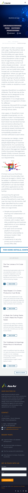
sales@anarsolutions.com (14, 427)
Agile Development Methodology (12, 25)
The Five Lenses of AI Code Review (13, 451)
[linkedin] (18, 490)
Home (9, 41)
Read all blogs (20, 372)
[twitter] (20, 490)
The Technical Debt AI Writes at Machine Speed (12, 446)
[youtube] (25, 490)
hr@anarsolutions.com (12, 429)
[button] (4, 284)
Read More (12, 284)
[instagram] (23, 490)
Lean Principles (16, 28)
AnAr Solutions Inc (15, 486)
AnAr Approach (15, 41)
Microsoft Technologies (13, 30)
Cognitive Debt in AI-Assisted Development (12, 440)
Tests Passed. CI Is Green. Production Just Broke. (14, 456)
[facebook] (15, 490)
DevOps (7, 28)
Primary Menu (25, 2)
